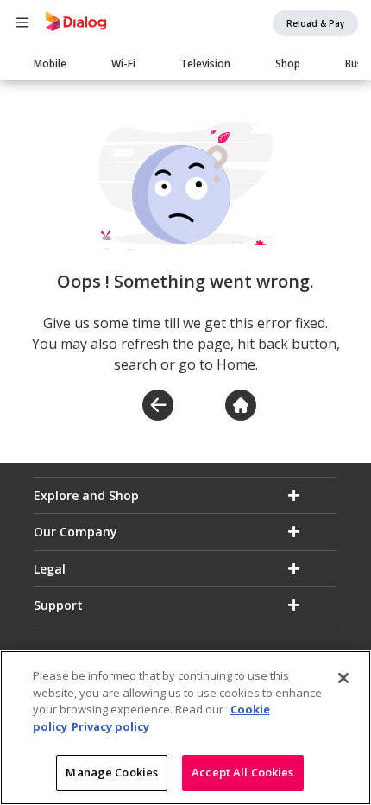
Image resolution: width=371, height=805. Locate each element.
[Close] (343, 678)
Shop (287, 63)
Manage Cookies (112, 772)
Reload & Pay (315, 23)
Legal (50, 569)
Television (205, 63)
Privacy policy (110, 726)
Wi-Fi (123, 63)
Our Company (75, 531)
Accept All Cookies (242, 772)
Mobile (50, 63)
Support (58, 605)
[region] (185, 727)
